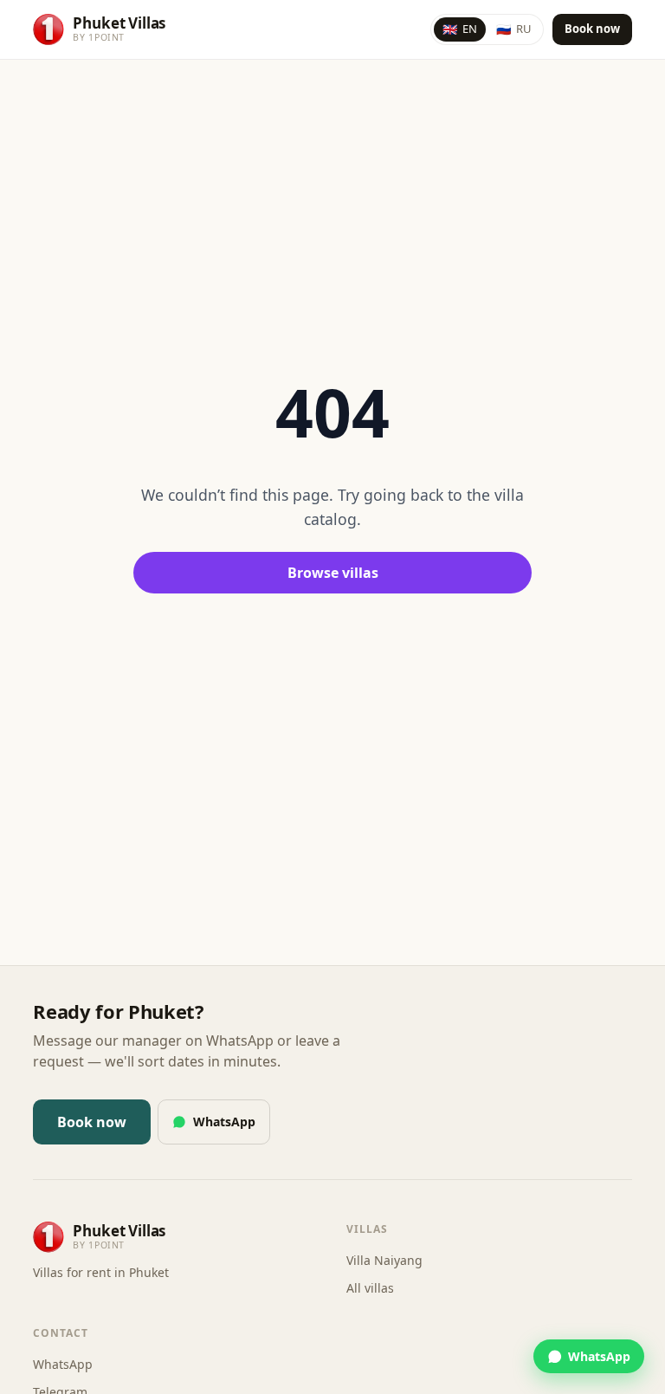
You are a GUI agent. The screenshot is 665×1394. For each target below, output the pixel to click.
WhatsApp (224, 1121)
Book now (592, 28)
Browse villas (332, 572)
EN (459, 29)
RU (514, 29)
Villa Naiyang (384, 1260)
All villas (370, 1288)
